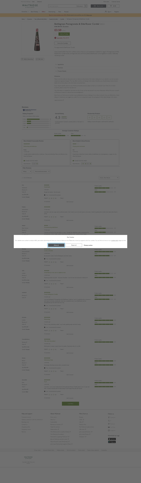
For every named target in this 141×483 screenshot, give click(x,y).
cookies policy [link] (114, 240)
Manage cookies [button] (88, 245)
